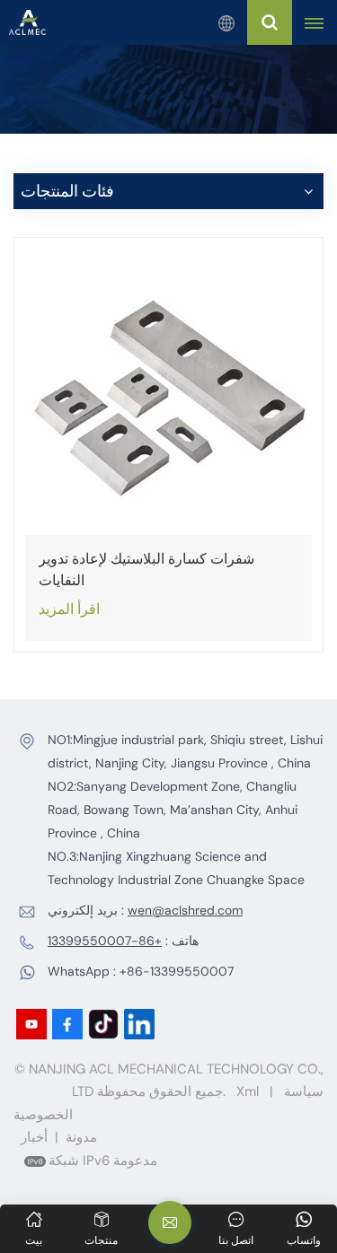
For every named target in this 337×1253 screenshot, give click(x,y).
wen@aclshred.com (185, 910)
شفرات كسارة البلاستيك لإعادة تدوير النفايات (146, 569)
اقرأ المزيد (69, 609)
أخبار (34, 1137)
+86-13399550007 (105, 941)
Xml (247, 1091)
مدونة (81, 1137)
